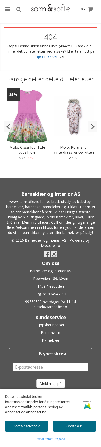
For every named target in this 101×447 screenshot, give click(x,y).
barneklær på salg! (77, 232)
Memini (28, 222)
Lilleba (42, 222)
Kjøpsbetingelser (50, 324)
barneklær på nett (37, 211)
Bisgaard (37, 217)
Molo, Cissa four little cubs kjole (27, 150)
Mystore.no (50, 245)
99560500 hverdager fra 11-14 (50, 301)
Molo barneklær (59, 217)
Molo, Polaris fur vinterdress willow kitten (74, 150)
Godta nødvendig (26, 426)
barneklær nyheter (38, 232)
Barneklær (50, 340)
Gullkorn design (64, 222)
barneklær (14, 206)
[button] (8, 126)
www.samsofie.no (24, 201)
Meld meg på (51, 383)
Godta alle (74, 426)
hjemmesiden (47, 56)
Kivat (79, 217)
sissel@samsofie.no (50, 306)
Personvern (50, 332)
